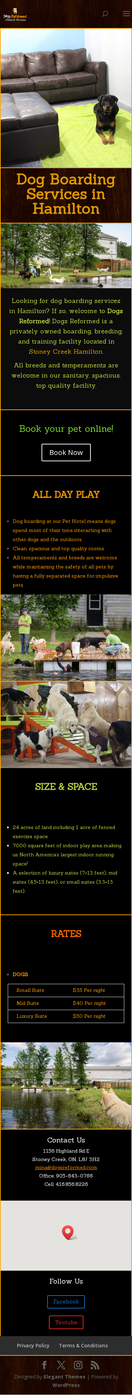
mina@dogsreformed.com (66, 1167)
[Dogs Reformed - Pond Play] (66, 286)
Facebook (66, 1301)
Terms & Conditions (83, 1345)
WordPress (66, 1385)
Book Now (66, 452)
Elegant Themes (65, 1376)
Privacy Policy (33, 1345)
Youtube (66, 1322)
